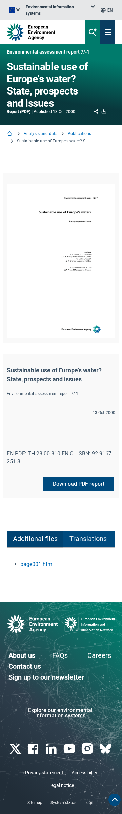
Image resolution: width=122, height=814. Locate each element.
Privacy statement (44, 772)
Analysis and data (41, 133)
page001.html (37, 564)
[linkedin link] (52, 749)
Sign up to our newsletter (46, 677)
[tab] (35, 539)
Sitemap (34, 802)
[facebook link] (33, 749)
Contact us (24, 666)
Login (89, 802)
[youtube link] (70, 749)
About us (21, 655)
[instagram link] (88, 749)
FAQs (60, 655)
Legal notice (61, 785)
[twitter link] (15, 749)
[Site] (41, 32)
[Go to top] (114, 800)
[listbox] (60, 10)
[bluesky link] (106, 749)
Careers (99, 655)
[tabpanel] (61, 564)
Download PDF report (78, 484)
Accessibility (84, 772)
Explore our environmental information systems (60, 713)
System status (63, 802)
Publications (79, 133)
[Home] (10, 134)
